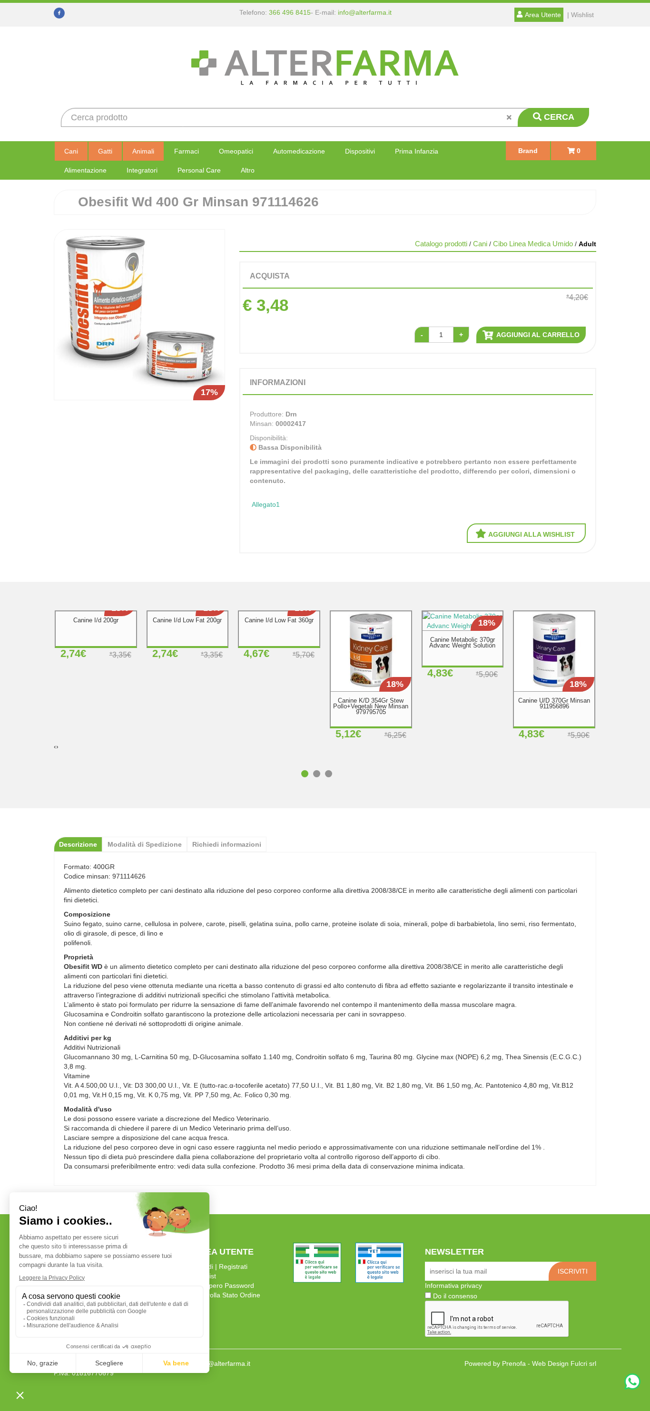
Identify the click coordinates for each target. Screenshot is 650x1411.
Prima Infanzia (416, 151)
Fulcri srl (583, 1363)
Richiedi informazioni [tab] (226, 844)
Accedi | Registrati (220, 1266)
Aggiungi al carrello (537, 334)
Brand (528, 151)
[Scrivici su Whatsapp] (632, 1382)
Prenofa (514, 1363)
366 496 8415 (290, 12)
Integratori (142, 170)
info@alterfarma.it (365, 12)
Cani (71, 151)
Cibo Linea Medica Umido (533, 244)
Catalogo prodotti (441, 244)
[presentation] (55, 746)
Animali (143, 151)
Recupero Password (223, 1285)
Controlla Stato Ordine (226, 1295)
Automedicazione (299, 151)
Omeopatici (236, 151)
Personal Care (199, 170)
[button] (307, 769)
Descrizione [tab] (78, 844)
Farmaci (186, 151)
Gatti (105, 151)
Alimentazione (85, 170)
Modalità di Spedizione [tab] (145, 844)
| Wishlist (580, 15)
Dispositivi (360, 151)
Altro (248, 170)
